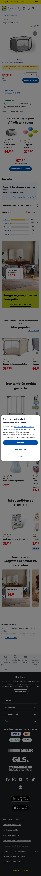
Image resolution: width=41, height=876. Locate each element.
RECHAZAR (20, 456)
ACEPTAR (20, 443)
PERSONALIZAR (20, 449)
